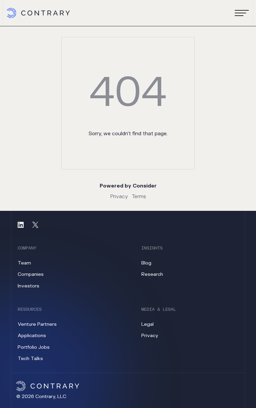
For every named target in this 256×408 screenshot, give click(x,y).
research (152, 274)
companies (31, 274)
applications (32, 335)
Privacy (119, 197)
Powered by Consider (128, 186)
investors (28, 286)
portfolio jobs (34, 347)
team (24, 263)
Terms (139, 197)
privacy (149, 335)
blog (146, 263)
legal (147, 324)
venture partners (37, 324)
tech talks (30, 358)
